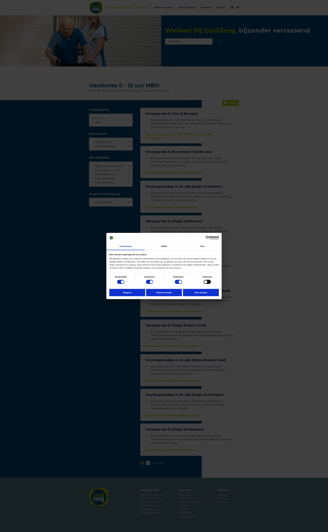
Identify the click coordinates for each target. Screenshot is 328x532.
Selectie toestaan (164, 292)
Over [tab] (202, 246)
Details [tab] (164, 246)
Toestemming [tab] (125, 246)
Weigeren (127, 292)
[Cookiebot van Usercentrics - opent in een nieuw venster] (207, 238)
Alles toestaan (200, 292)
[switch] (147, 282)
